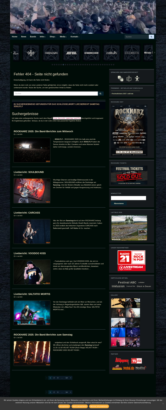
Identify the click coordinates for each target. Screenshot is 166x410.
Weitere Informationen (99, 406)
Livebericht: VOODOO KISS (30, 253)
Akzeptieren (64, 406)
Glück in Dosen (144, 286)
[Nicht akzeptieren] (163, 403)
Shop (52, 37)
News (23, 37)
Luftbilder (141, 282)
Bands (33, 37)
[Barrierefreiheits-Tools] (137, 78)
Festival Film (131, 286)
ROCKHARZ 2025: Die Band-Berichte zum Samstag (43, 334)
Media (63, 37)
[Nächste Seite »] (70, 378)
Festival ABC (127, 282)
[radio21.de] (131, 257)
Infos (42, 37)
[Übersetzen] (120, 78)
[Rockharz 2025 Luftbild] (129, 228)
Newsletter (116, 193)
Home (14, 37)
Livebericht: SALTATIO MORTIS (32, 294)
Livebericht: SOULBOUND (29, 172)
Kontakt (74, 37)
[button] (52, 64)
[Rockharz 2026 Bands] (129, 130)
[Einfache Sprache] (128, 78)
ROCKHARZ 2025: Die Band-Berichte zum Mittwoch (43, 131)
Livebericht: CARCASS (27, 212)
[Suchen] (151, 37)
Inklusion (118, 286)
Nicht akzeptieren (80, 406)
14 (67, 378)
